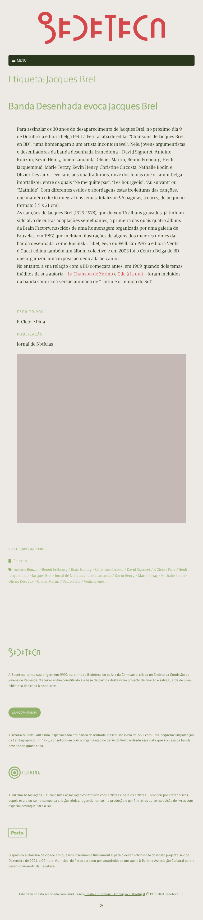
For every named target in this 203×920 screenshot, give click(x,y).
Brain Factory (81, 569)
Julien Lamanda (98, 575)
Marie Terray (148, 575)
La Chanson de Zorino (90, 274)
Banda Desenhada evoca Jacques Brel (83, 106)
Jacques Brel (42, 575)
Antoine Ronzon (26, 569)
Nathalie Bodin (173, 575)
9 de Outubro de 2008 (25, 549)
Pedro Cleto (71, 581)
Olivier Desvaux (21, 581)
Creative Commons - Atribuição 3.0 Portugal (115, 894)
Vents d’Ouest (95, 581)
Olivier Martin (48, 581)
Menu (22, 60)
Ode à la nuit (130, 274)
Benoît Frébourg (54, 569)
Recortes (20, 561)
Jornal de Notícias (69, 575)
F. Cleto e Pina (164, 569)
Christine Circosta (109, 569)
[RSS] (101, 905)
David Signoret (138, 569)
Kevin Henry (125, 575)
